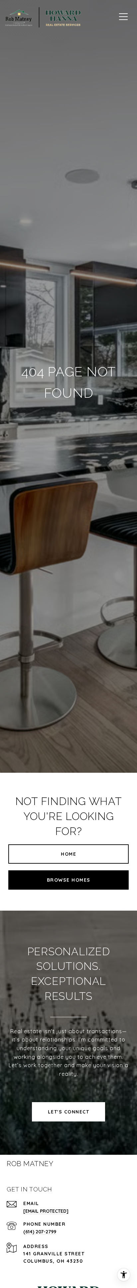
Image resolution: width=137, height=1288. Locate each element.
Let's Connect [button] (68, 1112)
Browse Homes (68, 880)
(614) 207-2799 (39, 1232)
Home (68, 854)
